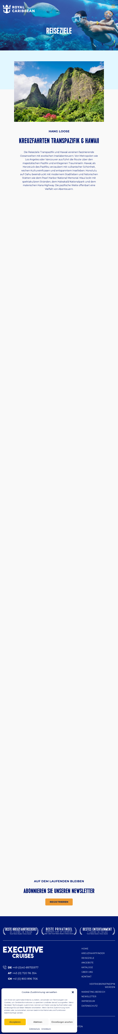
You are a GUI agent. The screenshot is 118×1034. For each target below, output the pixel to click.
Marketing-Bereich (93, 992)
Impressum (46, 1029)
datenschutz (89, 1006)
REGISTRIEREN (59, 902)
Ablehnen (37, 1022)
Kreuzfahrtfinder (93, 953)
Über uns (87, 972)
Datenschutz (34, 1029)
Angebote (87, 962)
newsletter (88, 996)
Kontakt (86, 976)
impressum (88, 1001)
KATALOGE (87, 967)
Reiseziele (87, 958)
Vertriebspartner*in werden (102, 985)
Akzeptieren (15, 1022)
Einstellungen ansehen (62, 1022)
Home (84, 948)
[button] (72, 992)
